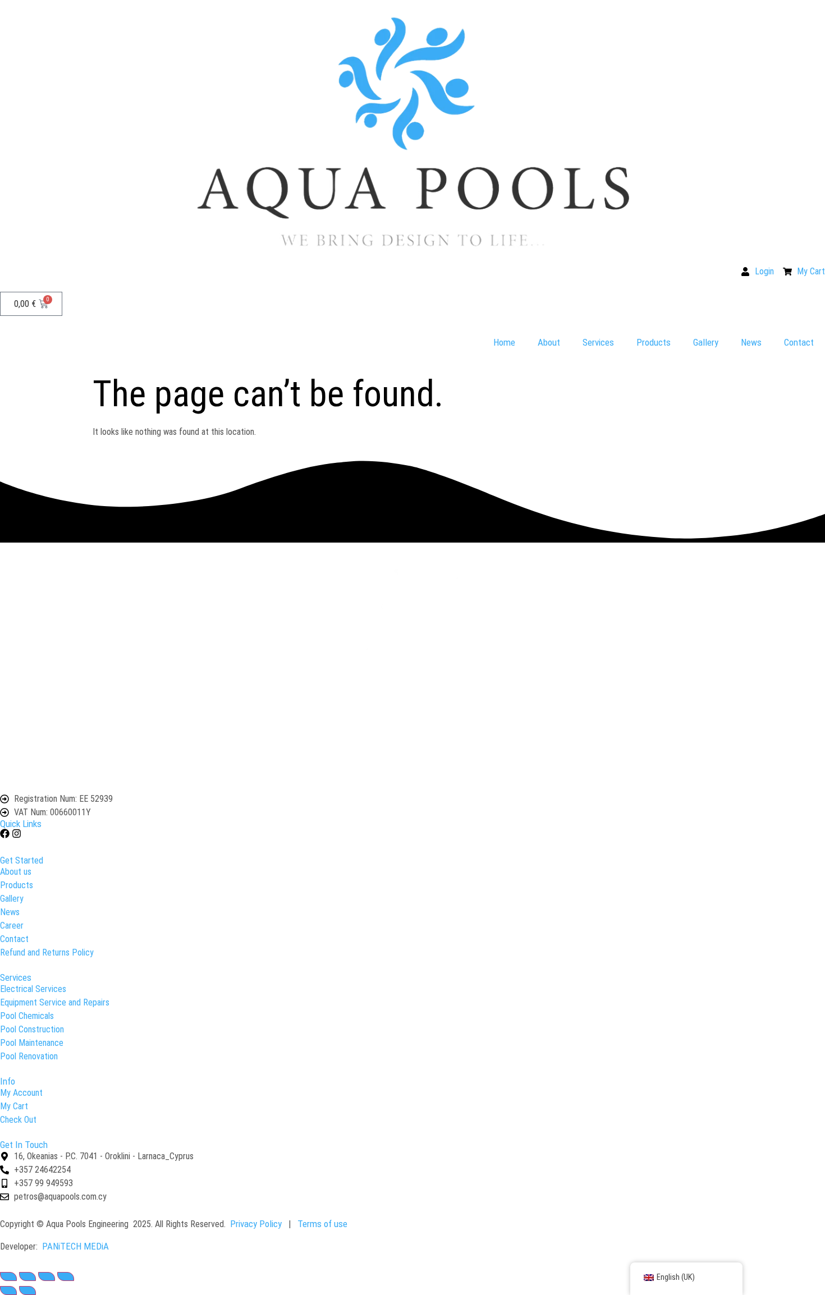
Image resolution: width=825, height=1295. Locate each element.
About (549, 342)
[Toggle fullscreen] (27, 1276)
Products (653, 342)
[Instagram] (16, 833)
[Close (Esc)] (65, 1276)
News (751, 342)
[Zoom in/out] (8, 1276)
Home (504, 342)
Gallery (705, 342)
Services (598, 342)
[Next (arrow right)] (27, 1290)
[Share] (46, 1276)
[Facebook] (5, 833)
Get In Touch (24, 1144)
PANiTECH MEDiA (75, 1246)
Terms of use (322, 1223)
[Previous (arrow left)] (8, 1290)
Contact (799, 342)
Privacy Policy (256, 1223)
